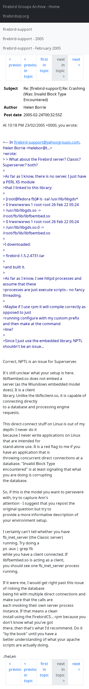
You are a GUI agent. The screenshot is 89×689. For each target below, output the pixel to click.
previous (15, 65)
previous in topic (30, 70)
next (76, 59)
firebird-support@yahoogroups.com (47, 142)
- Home (31, 6)
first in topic (44, 65)
